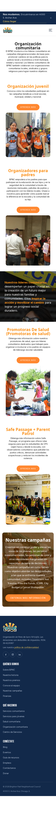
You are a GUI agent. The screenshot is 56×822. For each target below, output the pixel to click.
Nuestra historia (10, 675)
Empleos (7, 763)
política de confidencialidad (26, 647)
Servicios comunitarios (14, 711)
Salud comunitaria (11, 721)
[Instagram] (13, 654)
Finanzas (7, 696)
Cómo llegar (9, 21)
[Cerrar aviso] (51, 18)
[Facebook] (6, 654)
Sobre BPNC (9, 670)
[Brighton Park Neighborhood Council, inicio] (7, 30)
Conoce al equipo (11, 685)
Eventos (7, 752)
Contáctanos (9, 768)
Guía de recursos (11, 757)
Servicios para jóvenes (13, 716)
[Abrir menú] (50, 30)
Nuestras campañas (12, 690)
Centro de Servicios (12, 732)
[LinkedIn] (19, 654)
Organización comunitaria (15, 727)
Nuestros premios (11, 680)
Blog (5, 747)
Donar (6, 773)
